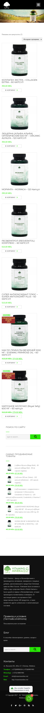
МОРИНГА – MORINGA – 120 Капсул (21, 189)
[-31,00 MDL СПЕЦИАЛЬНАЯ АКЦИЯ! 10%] (19, 386)
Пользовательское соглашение (15, 624)
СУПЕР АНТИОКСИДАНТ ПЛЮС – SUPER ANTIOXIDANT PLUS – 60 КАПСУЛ (20, 296)
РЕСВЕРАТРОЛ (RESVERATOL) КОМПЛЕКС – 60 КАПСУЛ (18, 242)
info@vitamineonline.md (20, 676)
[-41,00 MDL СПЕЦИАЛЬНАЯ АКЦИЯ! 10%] (19, 330)
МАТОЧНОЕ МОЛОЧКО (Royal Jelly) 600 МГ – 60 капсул (21, 407)
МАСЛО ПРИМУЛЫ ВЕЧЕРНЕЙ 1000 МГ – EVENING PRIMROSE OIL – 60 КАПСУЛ (21, 352)
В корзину (10, 90)
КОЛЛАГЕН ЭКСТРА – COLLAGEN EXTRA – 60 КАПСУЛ (19, 81)
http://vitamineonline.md (20, 680)
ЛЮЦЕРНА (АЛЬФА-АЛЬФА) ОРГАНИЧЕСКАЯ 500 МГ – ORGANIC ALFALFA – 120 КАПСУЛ (21, 136)
